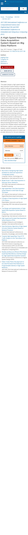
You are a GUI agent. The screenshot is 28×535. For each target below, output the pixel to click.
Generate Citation (8, 74)
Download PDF (8, 67)
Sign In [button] (20, 140)
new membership (10, 160)
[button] (25, 12)
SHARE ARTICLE (8, 71)
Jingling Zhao (4, 57)
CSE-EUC (17, 17)
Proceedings (9, 17)
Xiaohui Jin (4, 61)
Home (2, 17)
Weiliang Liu (4, 63)
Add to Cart (9, 155)
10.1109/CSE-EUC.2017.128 (17, 51)
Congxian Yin (4, 59)
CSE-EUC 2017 (6, 19)
